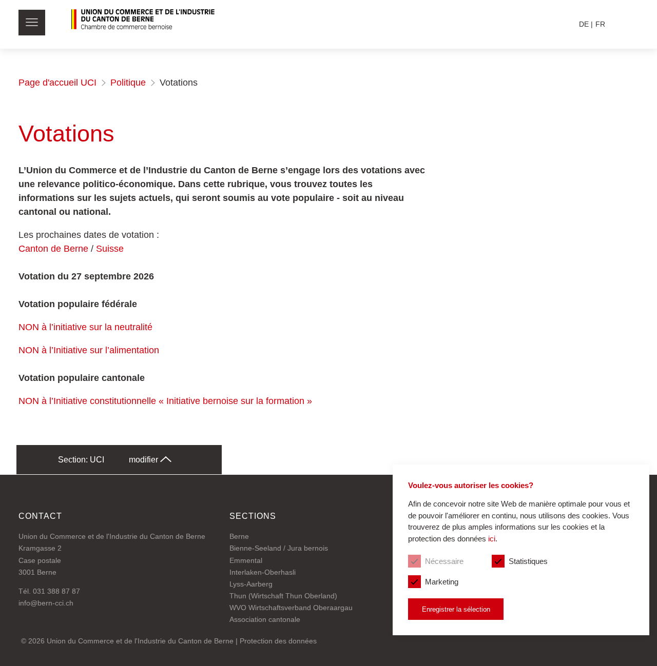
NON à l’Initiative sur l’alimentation (88, 350)
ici (491, 538)
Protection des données (278, 641)
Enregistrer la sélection (456, 609)
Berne (239, 536)
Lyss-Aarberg (251, 584)
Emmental (245, 560)
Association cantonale (264, 619)
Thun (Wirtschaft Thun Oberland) (283, 596)
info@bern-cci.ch (45, 603)
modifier (144, 459)
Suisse (110, 249)
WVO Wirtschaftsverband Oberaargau (291, 607)
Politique (128, 82)
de (584, 24)
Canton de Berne (53, 249)
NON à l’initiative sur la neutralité (85, 327)
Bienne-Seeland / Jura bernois (278, 548)
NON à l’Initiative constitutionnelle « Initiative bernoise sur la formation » (165, 401)
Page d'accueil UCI (57, 82)
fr (600, 24)
